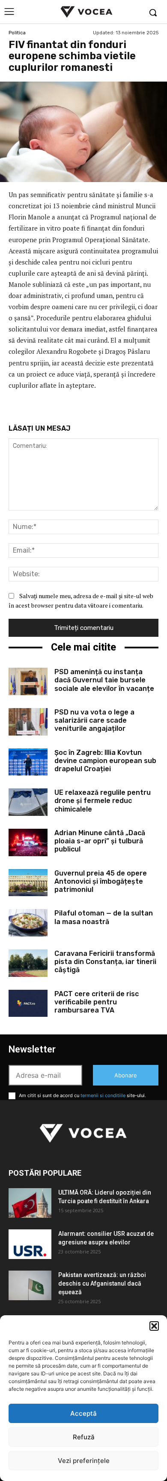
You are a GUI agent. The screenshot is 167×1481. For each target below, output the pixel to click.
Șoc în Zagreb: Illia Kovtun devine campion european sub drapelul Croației (105, 760)
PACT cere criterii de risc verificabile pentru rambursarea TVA (96, 1002)
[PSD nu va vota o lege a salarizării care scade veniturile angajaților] (28, 722)
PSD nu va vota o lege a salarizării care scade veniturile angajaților (94, 720)
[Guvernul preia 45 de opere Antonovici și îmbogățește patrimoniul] (28, 883)
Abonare (125, 1075)
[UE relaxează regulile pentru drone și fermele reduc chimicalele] (28, 802)
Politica (17, 32)
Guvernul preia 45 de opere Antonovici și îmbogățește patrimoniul (100, 881)
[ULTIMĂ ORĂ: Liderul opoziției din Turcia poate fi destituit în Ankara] (30, 1203)
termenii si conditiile (103, 1095)
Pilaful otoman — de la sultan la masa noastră (103, 917)
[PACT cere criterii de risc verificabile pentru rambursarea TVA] (28, 1003)
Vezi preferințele (84, 1461)
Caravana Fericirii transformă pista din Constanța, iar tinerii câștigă (105, 961)
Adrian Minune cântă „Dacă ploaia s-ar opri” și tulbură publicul (99, 841)
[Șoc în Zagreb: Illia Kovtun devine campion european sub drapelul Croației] (28, 762)
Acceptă (83, 1413)
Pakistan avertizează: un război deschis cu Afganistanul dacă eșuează (102, 1283)
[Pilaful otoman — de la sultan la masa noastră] (28, 923)
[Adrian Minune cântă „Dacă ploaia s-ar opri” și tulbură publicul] (28, 842)
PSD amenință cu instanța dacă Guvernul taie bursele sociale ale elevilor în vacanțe (104, 680)
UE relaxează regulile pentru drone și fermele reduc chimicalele (102, 800)
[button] (154, 1326)
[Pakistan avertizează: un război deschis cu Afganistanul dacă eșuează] (30, 1285)
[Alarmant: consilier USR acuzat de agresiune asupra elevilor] (30, 1244)
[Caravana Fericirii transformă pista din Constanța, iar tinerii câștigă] (28, 963)
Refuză (84, 1437)
